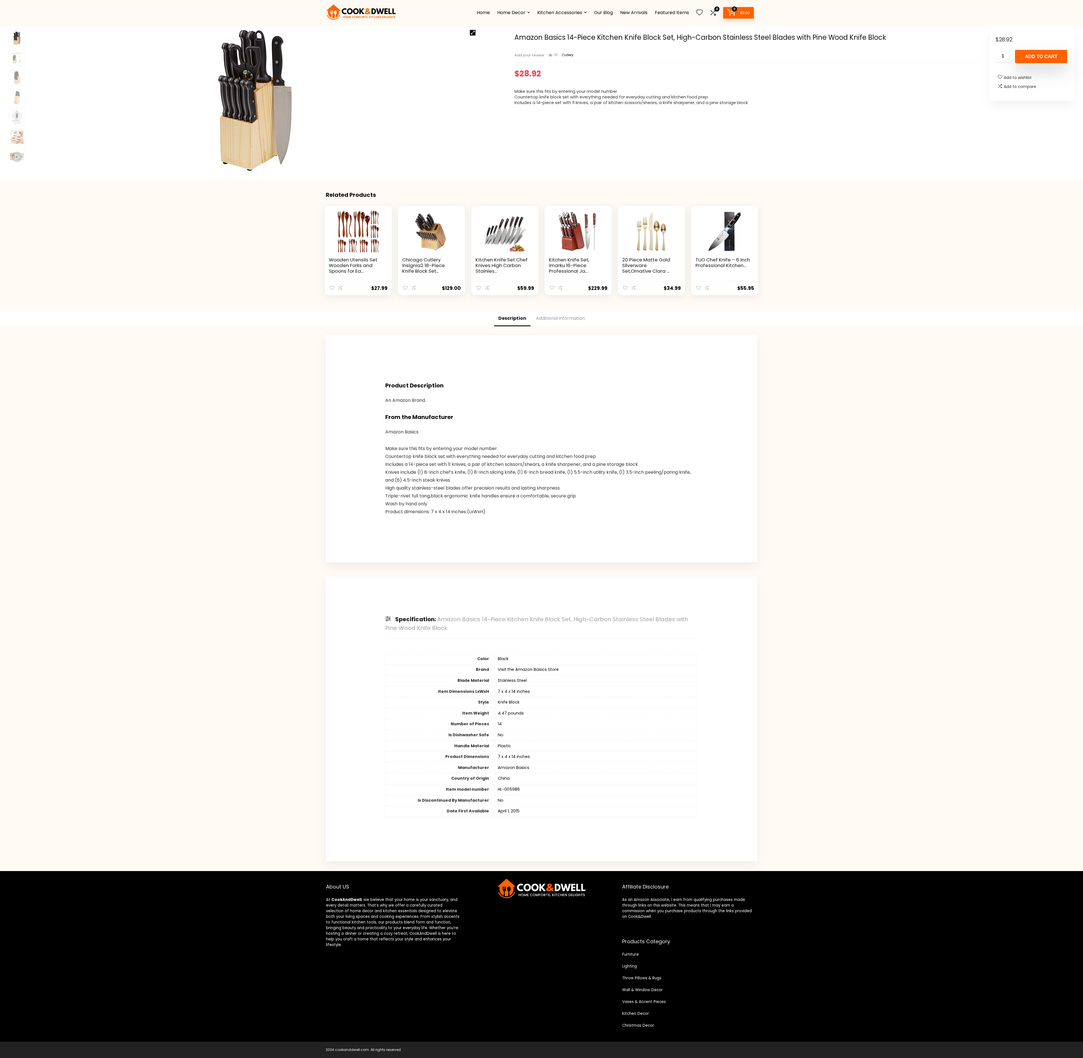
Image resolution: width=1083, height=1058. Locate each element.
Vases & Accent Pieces (644, 1001)
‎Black (503, 659)
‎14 (500, 724)
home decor (361, 911)
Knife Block (509, 702)
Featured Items (672, 12)
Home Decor (511, 12)
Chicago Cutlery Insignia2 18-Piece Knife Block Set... (423, 265)
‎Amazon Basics (513, 767)
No (500, 735)
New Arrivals (634, 12)
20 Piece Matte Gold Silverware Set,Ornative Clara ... (646, 265)
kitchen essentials (400, 911)
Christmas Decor (638, 1025)
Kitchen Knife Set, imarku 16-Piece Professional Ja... (569, 265)
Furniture (630, 954)
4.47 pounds (511, 713)
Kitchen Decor (635, 1013)
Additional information (560, 318)
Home (483, 12)
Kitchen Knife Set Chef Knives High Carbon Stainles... (502, 265)
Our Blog (603, 12)
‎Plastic (504, 746)
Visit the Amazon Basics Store (528, 669)
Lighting (629, 966)
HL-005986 (509, 789)
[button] (473, 33)
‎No (500, 800)
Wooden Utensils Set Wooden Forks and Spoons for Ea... (353, 265)
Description (512, 318)
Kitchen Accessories (559, 12)
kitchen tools (363, 922)
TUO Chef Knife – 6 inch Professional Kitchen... (722, 262)
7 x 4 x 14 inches (514, 691)
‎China (504, 778)
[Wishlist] (699, 12)
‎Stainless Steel (512, 680)
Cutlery (567, 54)
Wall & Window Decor (642, 990)
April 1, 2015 (509, 811)
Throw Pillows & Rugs (641, 978)
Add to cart (1041, 56)
